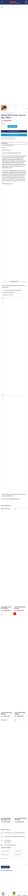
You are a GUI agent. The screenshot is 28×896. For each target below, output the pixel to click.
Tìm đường (3, 895)
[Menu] (2, 2)
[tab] (14, 143)
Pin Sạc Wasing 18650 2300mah (20, 713)
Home (2, 112)
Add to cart (12, 126)
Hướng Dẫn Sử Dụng (6, 150)
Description (4, 143)
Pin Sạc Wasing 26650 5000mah (20, 607)
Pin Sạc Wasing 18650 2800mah (6, 713)
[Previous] (3, 55)
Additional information (7, 145)
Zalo (8, 895)
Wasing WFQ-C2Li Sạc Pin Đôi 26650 (6, 607)
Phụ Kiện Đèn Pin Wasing (9, 112)
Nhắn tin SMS (25, 895)
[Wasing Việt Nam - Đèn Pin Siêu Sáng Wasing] (14, 2)
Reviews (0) (4, 147)
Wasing (12, 285)
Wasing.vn (17, 499)
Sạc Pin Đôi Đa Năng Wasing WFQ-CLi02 (6, 819)
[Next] (26, 55)
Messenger (19, 895)
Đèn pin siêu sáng (6, 156)
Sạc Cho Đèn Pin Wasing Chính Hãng (20, 819)
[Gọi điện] (14, 893)
